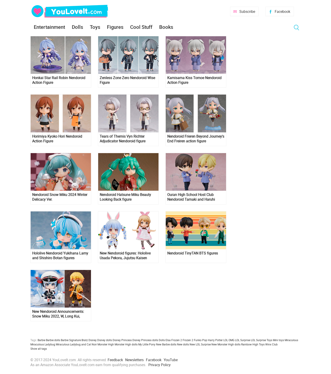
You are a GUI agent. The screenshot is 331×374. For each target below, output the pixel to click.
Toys (95, 27)
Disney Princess (122, 340)
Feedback (115, 359)
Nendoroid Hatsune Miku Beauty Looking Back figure (125, 197)
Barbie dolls (53, 340)
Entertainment (49, 27)
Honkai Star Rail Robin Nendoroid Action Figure (58, 80)
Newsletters (134, 359)
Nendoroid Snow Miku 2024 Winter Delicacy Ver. (59, 197)
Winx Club (271, 344)
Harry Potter (215, 340)
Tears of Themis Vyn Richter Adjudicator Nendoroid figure (122, 138)
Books (166, 27)
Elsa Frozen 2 (174, 340)
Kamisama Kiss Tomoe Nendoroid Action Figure (194, 80)
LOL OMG (228, 340)
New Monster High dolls (225, 344)
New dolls (183, 344)
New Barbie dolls (166, 344)
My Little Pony (146, 344)
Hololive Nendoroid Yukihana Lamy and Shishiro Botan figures (60, 255)
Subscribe (247, 11)
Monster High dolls (126, 344)
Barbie (41, 340)
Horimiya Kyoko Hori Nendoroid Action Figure (57, 138)
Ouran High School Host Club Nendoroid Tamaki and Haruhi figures (191, 197)
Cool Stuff (141, 27)
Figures (115, 27)
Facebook (282, 11)
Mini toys (278, 340)
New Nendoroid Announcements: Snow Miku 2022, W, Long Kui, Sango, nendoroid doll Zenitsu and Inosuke (59, 314)
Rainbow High (249, 344)
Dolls (77, 27)
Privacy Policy (159, 364)
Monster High (105, 344)
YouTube (171, 359)
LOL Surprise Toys (261, 340)
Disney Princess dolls (145, 340)
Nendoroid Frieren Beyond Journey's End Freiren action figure (195, 138)
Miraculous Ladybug (42, 344)
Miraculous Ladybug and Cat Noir (76, 344)
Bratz (85, 340)
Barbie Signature (71, 340)
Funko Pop (200, 340)
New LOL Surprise (200, 344)
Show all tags (38, 348)
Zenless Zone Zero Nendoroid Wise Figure (127, 80)
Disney (92, 340)
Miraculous (291, 340)
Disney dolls (104, 340)
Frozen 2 (188, 340)
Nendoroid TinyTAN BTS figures (192, 253)
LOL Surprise (242, 340)
